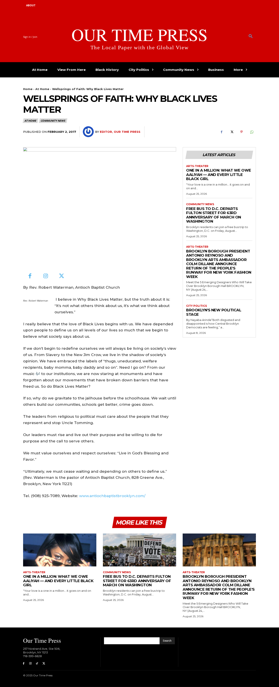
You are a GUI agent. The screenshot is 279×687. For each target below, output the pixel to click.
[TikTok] (37, 663)
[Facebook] (221, 132)
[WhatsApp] (251, 132)
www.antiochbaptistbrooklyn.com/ (112, 496)
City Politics (196, 305)
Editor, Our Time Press (120, 131)
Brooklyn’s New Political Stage (213, 312)
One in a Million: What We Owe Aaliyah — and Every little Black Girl (218, 174)
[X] (231, 132)
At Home (42, 89)
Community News (53, 121)
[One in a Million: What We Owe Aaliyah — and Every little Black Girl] (59, 550)
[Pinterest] (241, 132)
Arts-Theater (197, 166)
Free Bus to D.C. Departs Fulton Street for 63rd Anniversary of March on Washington (213, 215)
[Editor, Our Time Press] (89, 131)
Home (27, 89)
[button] (250, 36)
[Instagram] (46, 276)
